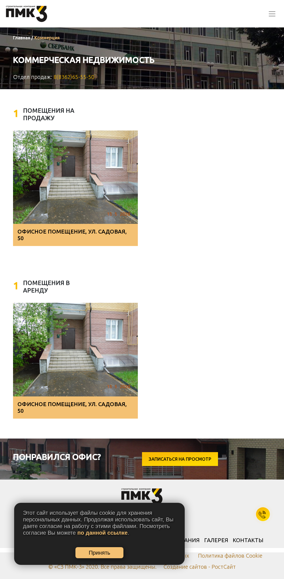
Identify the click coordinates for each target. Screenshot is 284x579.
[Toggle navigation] (272, 14)
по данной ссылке (102, 533)
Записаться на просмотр (180, 459)
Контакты (248, 540)
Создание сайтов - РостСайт (199, 566)
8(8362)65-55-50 (74, 77)
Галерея (216, 540)
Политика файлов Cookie (230, 555)
